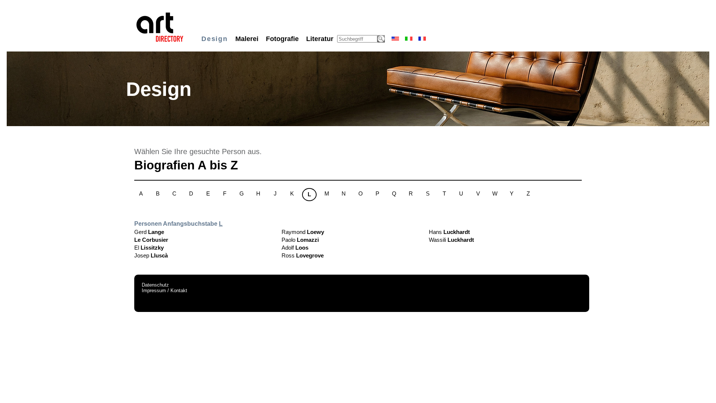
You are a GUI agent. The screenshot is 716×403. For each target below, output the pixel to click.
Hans (449, 232)
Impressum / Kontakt (164, 290)
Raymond (303, 232)
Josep (151, 255)
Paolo (300, 240)
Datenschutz (155, 285)
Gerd (149, 232)
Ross (303, 255)
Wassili (451, 240)
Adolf (295, 247)
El (149, 247)
